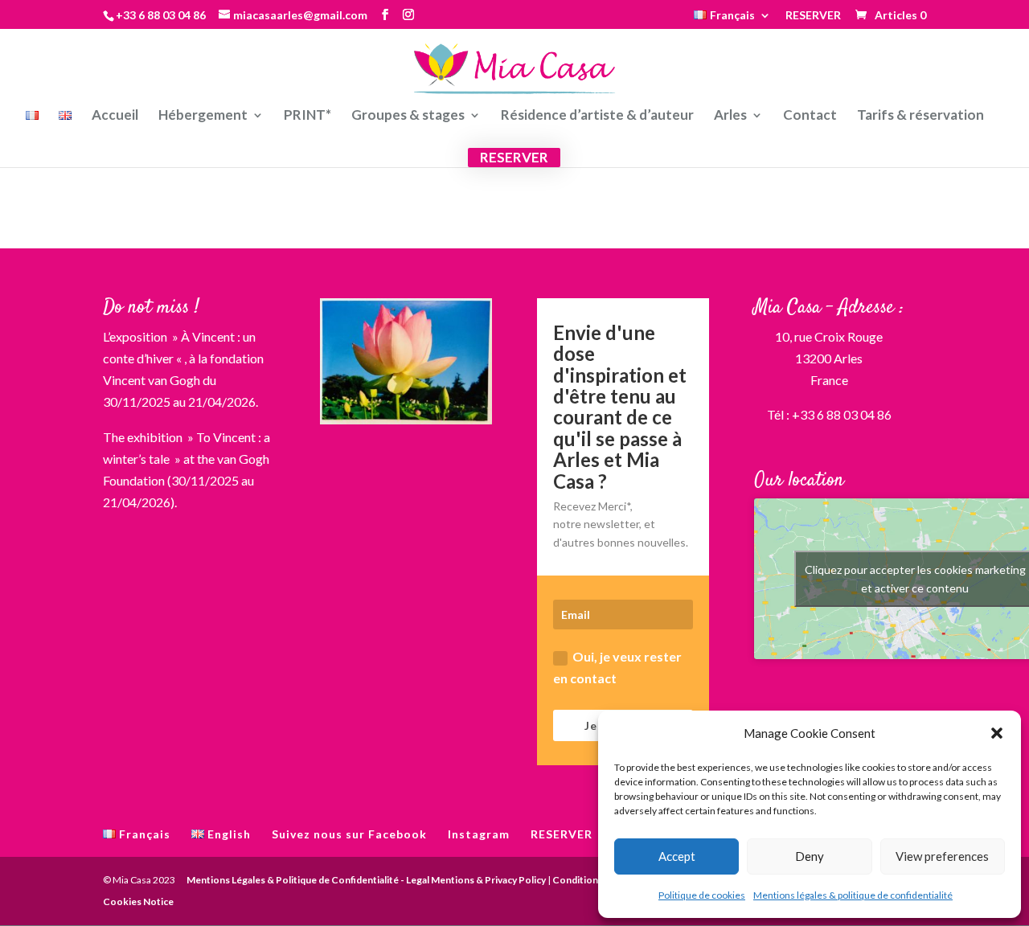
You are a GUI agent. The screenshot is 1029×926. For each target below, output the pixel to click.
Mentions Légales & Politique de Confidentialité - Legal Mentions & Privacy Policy (366, 880)
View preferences (942, 856)
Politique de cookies (701, 895)
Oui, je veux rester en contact (617, 667)
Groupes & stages (408, 116)
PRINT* (307, 116)
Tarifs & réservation (920, 116)
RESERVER (813, 16)
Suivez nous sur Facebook (349, 834)
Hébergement (203, 116)
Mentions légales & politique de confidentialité (853, 895)
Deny (809, 856)
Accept (676, 856)
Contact (810, 116)
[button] (997, 733)
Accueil (115, 116)
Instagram (479, 834)
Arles (730, 116)
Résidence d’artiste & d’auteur (597, 116)
